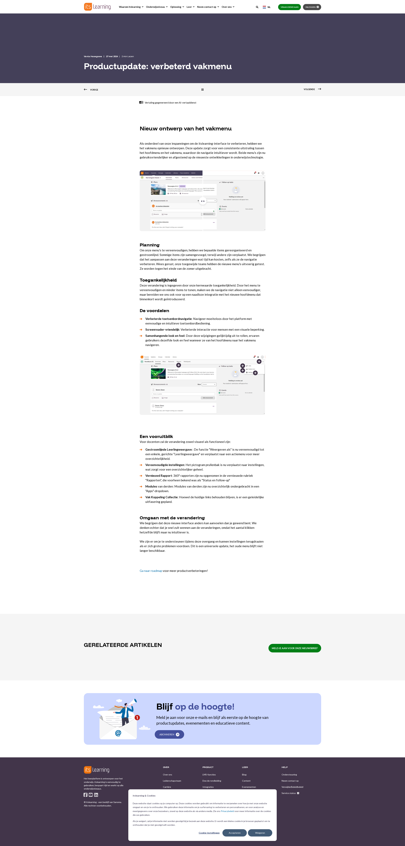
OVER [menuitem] (166, 767)
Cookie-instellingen (209, 832)
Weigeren (260, 832)
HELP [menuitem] (285, 767)
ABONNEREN (166, 734)
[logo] (96, 770)
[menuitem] (142, 7)
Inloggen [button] (310, 7)
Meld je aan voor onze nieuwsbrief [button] (295, 648)
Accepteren (235, 832)
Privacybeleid (227, 811)
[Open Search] (257, 6)
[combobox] (266, 7)
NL (269, 7)
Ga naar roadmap (151, 570)
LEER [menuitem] (245, 767)
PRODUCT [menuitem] (208, 767)
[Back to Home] (97, 7)
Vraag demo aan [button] (289, 7)
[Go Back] (202, 90)
